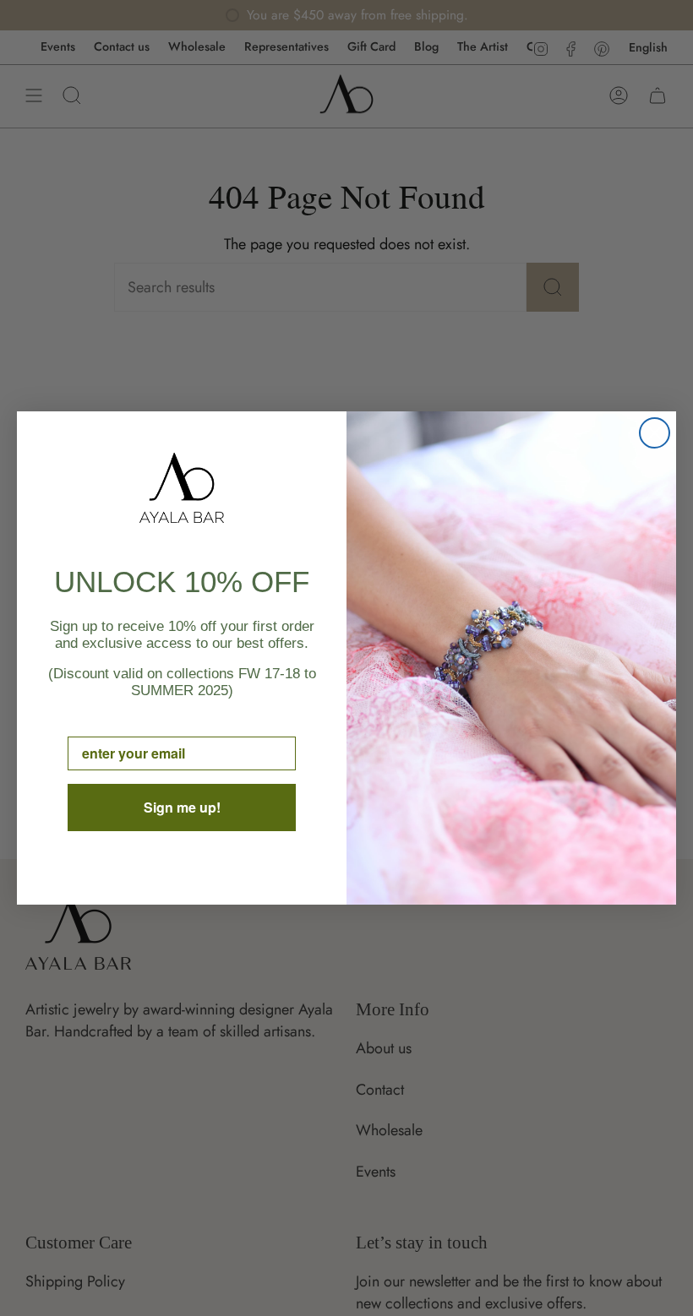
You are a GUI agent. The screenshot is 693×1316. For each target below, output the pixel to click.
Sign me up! (182, 807)
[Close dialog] (654, 433)
